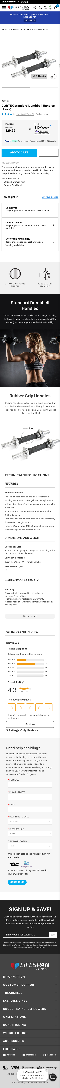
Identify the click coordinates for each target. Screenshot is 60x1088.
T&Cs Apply (51, 141)
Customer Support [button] (19, 984)
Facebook (52, 1055)
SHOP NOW (29, 20)
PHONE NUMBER (17, 792)
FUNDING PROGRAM (17, 841)
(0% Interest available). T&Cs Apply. (42, 132)
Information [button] (14, 976)
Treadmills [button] (12, 993)
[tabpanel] (28, 62)
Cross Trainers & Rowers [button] (24, 1009)
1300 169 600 (36, 1075)
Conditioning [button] (14, 1025)
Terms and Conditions (37, 1082)
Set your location (50, 197)
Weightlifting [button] (15, 1033)
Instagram (31, 1055)
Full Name (14, 780)
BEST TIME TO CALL (19, 817)
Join (53, 934)
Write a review (42, 114)
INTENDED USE (16, 829)
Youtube (11, 1055)
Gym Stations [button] (14, 1017)
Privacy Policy (18, 1082)
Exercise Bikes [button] (15, 1001)
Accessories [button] (13, 1041)
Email (11, 804)
